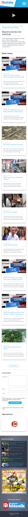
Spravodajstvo (15, 26)
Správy (21, 26)
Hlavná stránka (7, 26)
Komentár (4, 377)
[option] (14, 424)
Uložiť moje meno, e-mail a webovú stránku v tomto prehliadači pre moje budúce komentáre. (14, 399)
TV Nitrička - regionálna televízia (8, 3)
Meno (3, 389)
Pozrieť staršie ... (14, 366)
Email (3, 393)
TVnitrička (16, 514)
